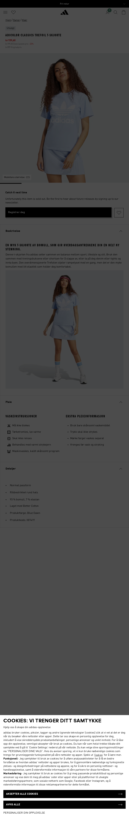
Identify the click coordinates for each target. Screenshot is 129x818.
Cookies (98, 755)
